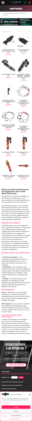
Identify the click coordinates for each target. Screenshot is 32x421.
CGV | (7, 382)
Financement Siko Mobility (9, 388)
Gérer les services (6, 402)
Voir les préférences (16, 415)
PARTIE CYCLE (17, 13)
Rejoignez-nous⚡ (6, 377)
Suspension (23, 13)
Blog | (3, 382)
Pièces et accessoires (10, 13)
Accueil (4, 13)
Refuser (16, 411)
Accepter (16, 407)
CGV (20, 418)
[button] (29, 394)
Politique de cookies (14, 418)
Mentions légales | (14, 382)
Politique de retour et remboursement (12, 385)
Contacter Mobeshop (16, 365)
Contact (21, 382)
